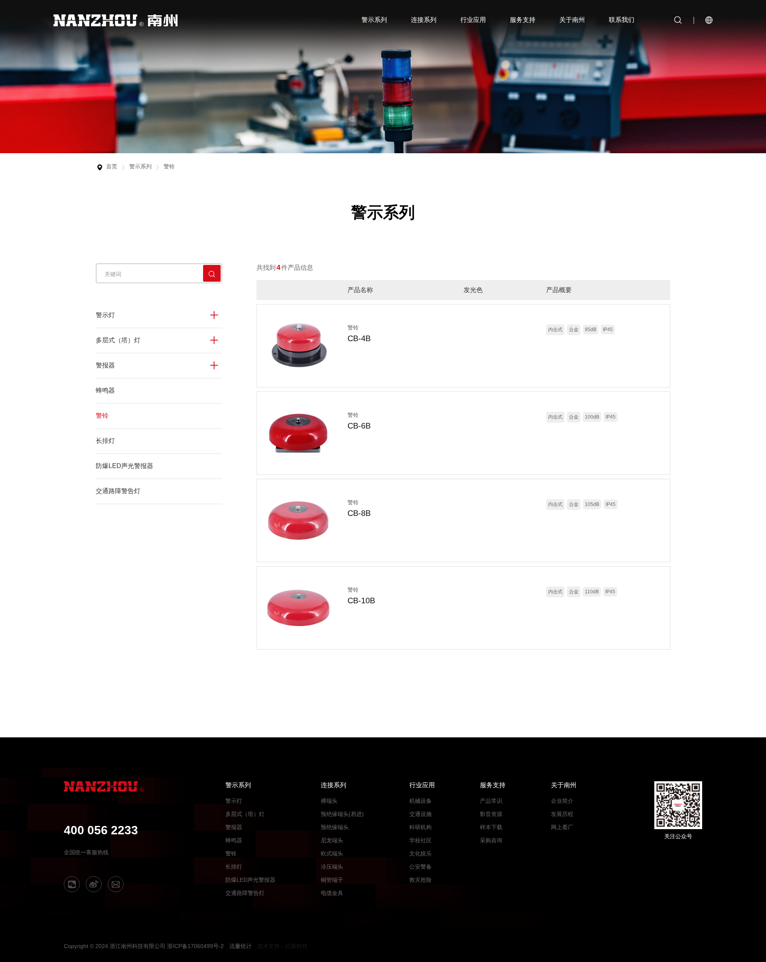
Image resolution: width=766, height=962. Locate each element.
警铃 (169, 166)
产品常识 (491, 801)
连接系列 (423, 19)
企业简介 (562, 801)
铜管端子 (332, 880)
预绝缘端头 (335, 827)
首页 (111, 166)
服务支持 (522, 19)
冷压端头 (332, 866)
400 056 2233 (101, 830)
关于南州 (572, 19)
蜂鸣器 (105, 390)
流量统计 (240, 946)
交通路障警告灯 (118, 491)
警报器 (105, 365)
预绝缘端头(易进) (342, 814)
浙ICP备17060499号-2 (195, 946)
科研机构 (420, 827)
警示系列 (374, 19)
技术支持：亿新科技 (282, 946)
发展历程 (562, 814)
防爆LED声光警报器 (124, 465)
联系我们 (621, 19)
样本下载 (491, 827)
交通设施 (420, 814)
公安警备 (420, 866)
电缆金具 (332, 893)
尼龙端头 (332, 840)
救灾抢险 (420, 880)
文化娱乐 (420, 853)
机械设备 (420, 801)
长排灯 (105, 440)
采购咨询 (491, 840)
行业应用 (473, 19)
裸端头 (329, 801)
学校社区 (420, 840)
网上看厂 (562, 827)
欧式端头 (332, 853)
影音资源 (491, 814)
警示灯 (105, 315)
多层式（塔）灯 (118, 340)
